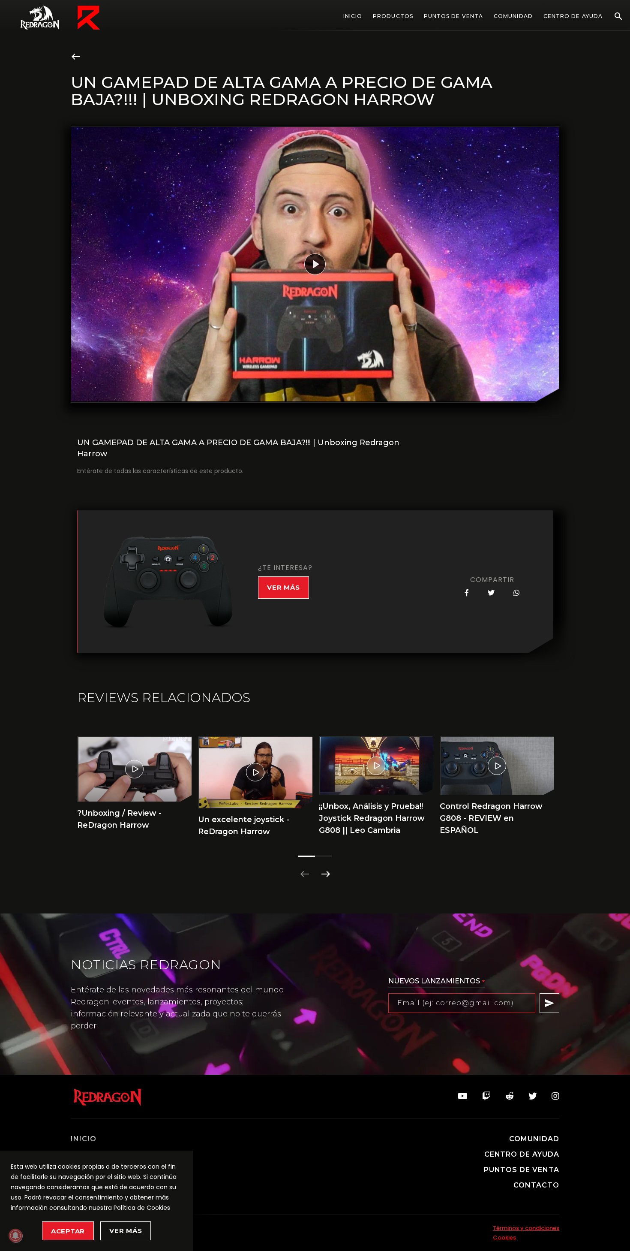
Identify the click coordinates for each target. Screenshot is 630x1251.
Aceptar (68, 1231)
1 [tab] (306, 856)
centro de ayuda (521, 1154)
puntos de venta (521, 1170)
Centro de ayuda (573, 16)
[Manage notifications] (15, 1235)
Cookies (504, 1237)
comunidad (534, 1139)
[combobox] (436, 981)
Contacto (536, 1185)
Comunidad (513, 16)
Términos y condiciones (526, 1228)
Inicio (352, 16)
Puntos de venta (453, 16)
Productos (393, 16)
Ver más (125, 1231)
